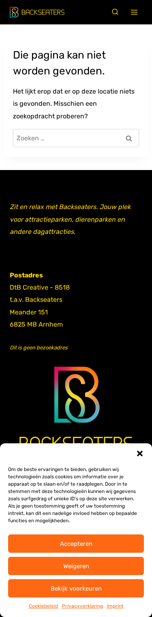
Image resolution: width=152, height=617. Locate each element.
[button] (140, 453)
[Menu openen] (134, 12)
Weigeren (76, 566)
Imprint (115, 606)
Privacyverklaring (82, 606)
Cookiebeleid (43, 606)
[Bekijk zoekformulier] (115, 12)
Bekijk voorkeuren (76, 588)
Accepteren (76, 543)
